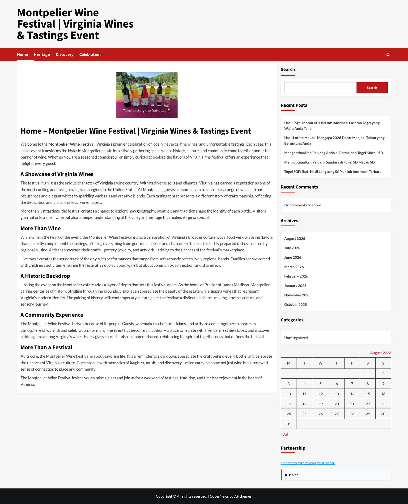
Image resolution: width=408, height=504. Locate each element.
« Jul (284, 434)
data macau (326, 462)
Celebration (90, 54)
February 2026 (296, 276)
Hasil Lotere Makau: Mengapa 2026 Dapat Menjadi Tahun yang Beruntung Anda (334, 140)
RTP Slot (291, 475)
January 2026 (295, 285)
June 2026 (292, 257)
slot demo (289, 462)
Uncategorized (296, 338)
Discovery (64, 54)
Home (22, 54)
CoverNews (219, 496)
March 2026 (294, 267)
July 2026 (292, 248)
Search (288, 69)
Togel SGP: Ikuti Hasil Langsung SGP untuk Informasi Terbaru (333, 171)
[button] (388, 54)
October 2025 (295, 304)
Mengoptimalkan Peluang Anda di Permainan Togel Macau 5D (333, 153)
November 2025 (297, 295)
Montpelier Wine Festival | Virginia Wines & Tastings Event (75, 24)
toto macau (307, 462)
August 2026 (294, 238)
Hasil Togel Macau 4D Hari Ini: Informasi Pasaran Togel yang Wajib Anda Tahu (332, 126)
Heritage (42, 54)
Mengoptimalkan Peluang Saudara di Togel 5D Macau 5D (329, 162)
